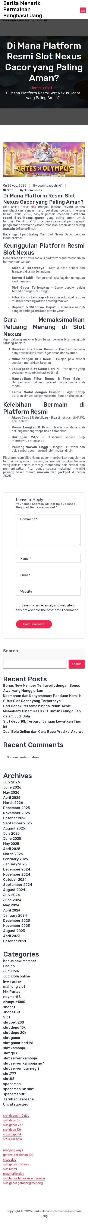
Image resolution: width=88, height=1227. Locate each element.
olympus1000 (14, 1002)
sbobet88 (11, 1012)
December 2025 (16, 808)
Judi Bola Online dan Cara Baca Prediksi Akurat (43, 732)
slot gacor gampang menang (23, 1183)
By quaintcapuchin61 (47, 185)
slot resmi (10, 1169)
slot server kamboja (20, 1058)
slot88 (9, 1079)
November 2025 (16, 813)
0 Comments (32, 190)
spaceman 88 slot (18, 1089)
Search (10, 651)
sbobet (9, 1007)
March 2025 (13, 854)
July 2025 (11, 833)
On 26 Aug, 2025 (14, 185)
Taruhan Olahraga (18, 1099)
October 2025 (14, 818)
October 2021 (14, 941)
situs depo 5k (12, 1134)
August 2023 (14, 931)
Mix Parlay (11, 992)
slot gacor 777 (13, 1125)
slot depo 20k (14, 1033)
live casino (12, 981)
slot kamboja (14, 1048)
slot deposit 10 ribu (16, 1115)
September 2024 (17, 885)
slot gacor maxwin (16, 1164)
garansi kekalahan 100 (18, 1155)
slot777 (9, 1074)
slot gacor (12, 1038)
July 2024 (11, 895)
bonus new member (19, 961)
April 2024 (12, 910)
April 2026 (12, 798)
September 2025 (17, 823)
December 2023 (16, 921)
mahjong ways (13, 1150)
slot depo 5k (11, 1120)
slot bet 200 (13, 1022)
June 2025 (12, 839)
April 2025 (11, 849)
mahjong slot (14, 987)
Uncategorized (15, 1104)
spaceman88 (14, 1094)
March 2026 (13, 803)
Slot (48, 88)
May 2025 (11, 844)
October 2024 (15, 880)
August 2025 (14, 828)
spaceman (12, 1084)
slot (33, 207)
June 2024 (12, 900)
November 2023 (16, 926)
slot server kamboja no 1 (23, 1063)
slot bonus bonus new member (24, 1178)
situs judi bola (12, 1139)
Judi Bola (11, 971)
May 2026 (11, 792)
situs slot (9, 1159)
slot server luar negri (21, 1068)
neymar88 (12, 997)
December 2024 (16, 869)
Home (35, 88)
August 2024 (14, 890)
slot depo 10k (14, 1027)
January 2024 (15, 915)
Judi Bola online (16, 976)
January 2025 (15, 864)
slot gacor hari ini (18, 1043)
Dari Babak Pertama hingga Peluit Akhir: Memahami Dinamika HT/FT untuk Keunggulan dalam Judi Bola (42, 711)
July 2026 (11, 782)
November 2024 (16, 874)
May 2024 (11, 905)
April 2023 (11, 936)
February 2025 (15, 859)
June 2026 (12, 787)
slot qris (10, 1053)
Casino (9, 966)
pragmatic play (13, 1174)
